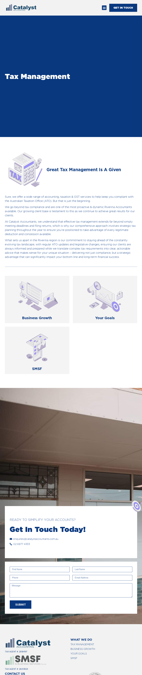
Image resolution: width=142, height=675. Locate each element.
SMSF (73, 658)
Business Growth (82, 648)
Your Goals (78, 653)
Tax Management (82, 644)
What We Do (81, 639)
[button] (104, 7)
